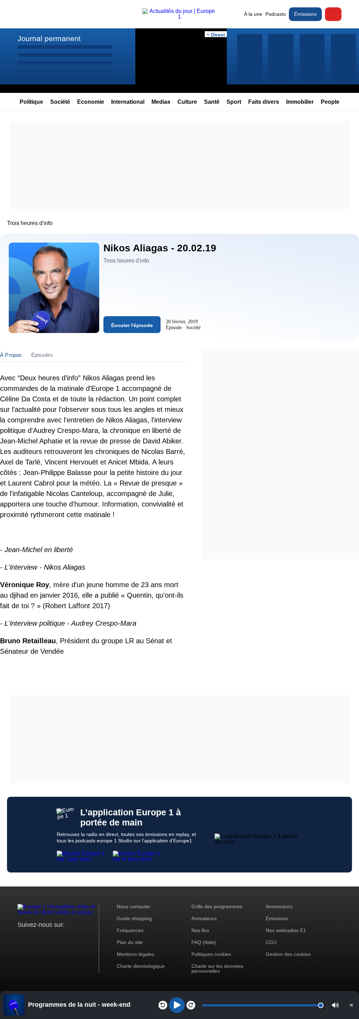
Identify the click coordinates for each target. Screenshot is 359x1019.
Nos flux (200, 930)
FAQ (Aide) (203, 942)
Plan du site (130, 942)
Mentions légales (135, 954)
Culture (187, 102)
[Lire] (177, 1005)
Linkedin (81, 937)
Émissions (305, 14)
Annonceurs (279, 906)
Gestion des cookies (288, 954)
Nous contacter (133, 906)
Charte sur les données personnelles (217, 968)
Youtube (57, 937)
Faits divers (263, 102)
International (127, 102)
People (330, 102)
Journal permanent (49, 38)
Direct (333, 14)
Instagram (33, 937)
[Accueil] (179, 17)
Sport (233, 102)
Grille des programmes (216, 906)
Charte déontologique (141, 966)
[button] (335, 1005)
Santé (211, 102)
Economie (90, 102)
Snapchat (69, 937)
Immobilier (300, 102)
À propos (11, 355)
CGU (271, 942)
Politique (31, 102)
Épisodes (42, 355)
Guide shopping (134, 918)
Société (60, 102)
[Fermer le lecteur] (351, 1005)
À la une (253, 14)
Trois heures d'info (30, 223)
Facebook (45, 937)
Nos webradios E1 (286, 930)
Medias (160, 102)
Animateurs (204, 918)
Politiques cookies (211, 954)
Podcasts (275, 14)
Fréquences (130, 930)
